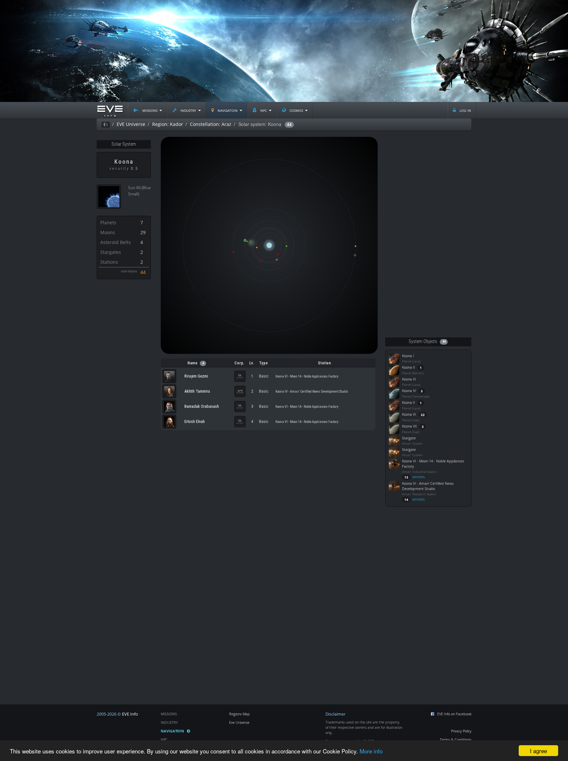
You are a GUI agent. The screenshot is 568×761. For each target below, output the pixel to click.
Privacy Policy (461, 730)
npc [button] (263, 110)
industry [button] (188, 110)
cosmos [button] (296, 110)
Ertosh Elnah (194, 421)
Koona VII (409, 426)
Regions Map (239, 713)
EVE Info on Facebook (454, 713)
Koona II (408, 367)
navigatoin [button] (227, 110)
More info (371, 751)
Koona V (408, 402)
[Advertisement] (284, 51)
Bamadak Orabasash (201, 406)
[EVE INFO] (110, 110)
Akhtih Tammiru (197, 391)
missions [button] (150, 110)
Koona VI (409, 414)
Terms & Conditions (455, 739)
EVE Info (130, 714)
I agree (538, 751)
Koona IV (409, 390)
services (414, 476)
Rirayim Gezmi (196, 376)
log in (464, 110)
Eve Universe (239, 722)
